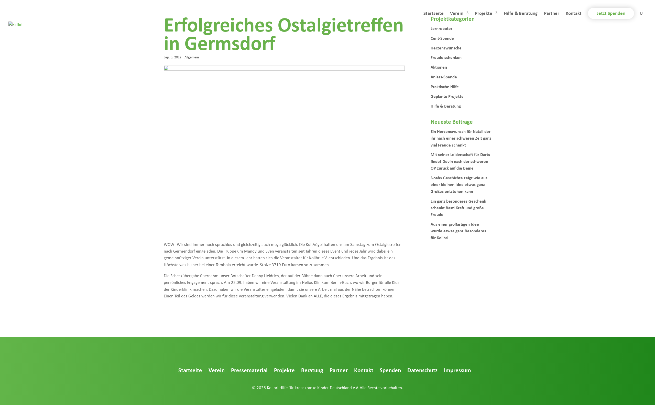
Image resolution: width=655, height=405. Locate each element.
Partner (551, 13)
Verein (456, 13)
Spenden (390, 370)
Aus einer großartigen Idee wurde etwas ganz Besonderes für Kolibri (458, 231)
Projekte (483, 13)
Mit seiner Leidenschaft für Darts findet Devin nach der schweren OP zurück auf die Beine (460, 161)
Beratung (312, 370)
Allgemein (191, 57)
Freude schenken (446, 57)
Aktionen (439, 67)
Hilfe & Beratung (521, 13)
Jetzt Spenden (611, 13)
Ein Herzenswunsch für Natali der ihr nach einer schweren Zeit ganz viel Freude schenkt (461, 138)
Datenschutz (422, 370)
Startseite (433, 13)
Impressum (457, 370)
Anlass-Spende (444, 77)
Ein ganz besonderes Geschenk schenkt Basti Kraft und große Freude (458, 207)
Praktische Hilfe (445, 86)
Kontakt (574, 13)
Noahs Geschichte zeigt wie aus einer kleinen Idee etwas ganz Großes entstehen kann (459, 184)
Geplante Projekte (447, 96)
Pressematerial (249, 370)
